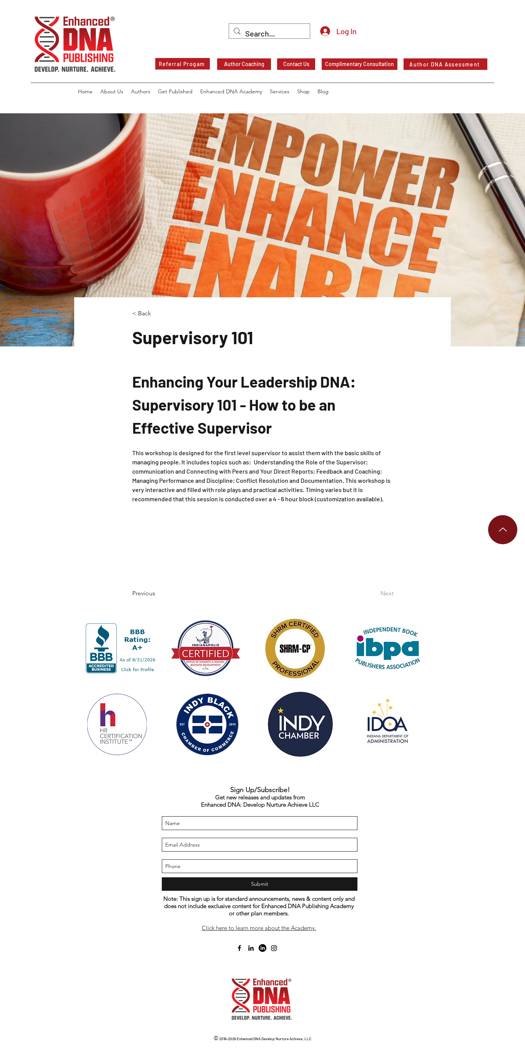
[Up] (502, 529)
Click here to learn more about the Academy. (259, 927)
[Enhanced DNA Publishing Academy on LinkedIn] (262, 948)
